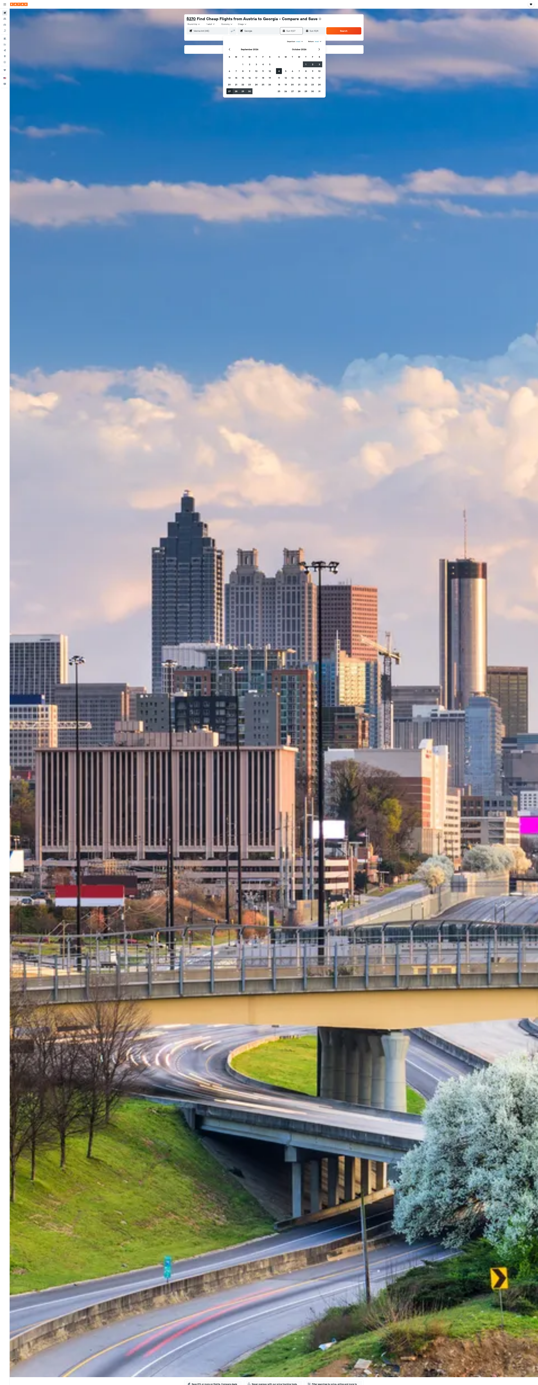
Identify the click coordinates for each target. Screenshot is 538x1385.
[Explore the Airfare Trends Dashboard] (4, 44)
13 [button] (229, 77)
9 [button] (249, 71)
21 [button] (236, 84)
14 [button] (236, 77)
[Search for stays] (4, 19)
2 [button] (249, 64)
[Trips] (4, 70)
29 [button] (243, 91)
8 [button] (243, 71)
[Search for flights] (4, 13)
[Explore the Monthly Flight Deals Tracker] (4, 50)
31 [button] (319, 91)
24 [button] (256, 84)
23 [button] (249, 84)
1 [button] (242, 64)
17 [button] (256, 77)
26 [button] (269, 84)
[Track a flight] (4, 62)
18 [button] (263, 77)
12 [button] (270, 71)
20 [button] (229, 84)
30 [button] (249, 91)
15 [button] (243, 77)
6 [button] (229, 71)
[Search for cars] (4, 24)
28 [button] (236, 91)
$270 (191, 18)
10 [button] (256, 71)
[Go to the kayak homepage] (19, 4)
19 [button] (270, 77)
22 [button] (243, 84)
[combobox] (193, 24)
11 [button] (263, 71)
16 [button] (250, 77)
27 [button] (229, 91)
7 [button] (236, 71)
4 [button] (263, 64)
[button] (5, 4)
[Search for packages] (4, 30)
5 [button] (269, 64)
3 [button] (256, 64)
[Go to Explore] (4, 56)
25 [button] (263, 84)
